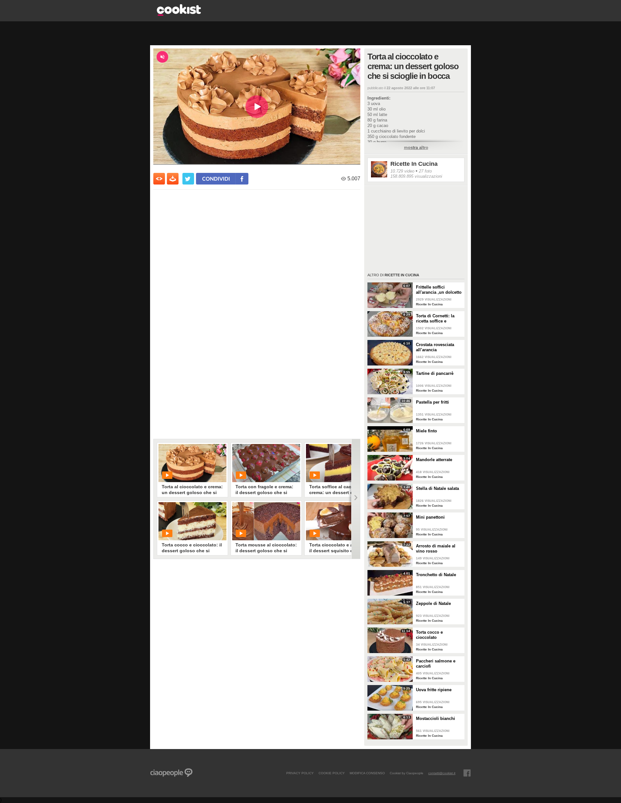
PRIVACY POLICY (300, 773)
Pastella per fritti (432, 402)
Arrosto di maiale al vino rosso (435, 549)
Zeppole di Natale (433, 603)
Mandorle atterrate (434, 459)
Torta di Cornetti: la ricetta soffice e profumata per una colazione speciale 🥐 (438, 318)
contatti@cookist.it (441, 773)
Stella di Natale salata (437, 488)
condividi (216, 178)
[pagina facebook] (467, 773)
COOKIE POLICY (332, 773)
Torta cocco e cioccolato (429, 635)
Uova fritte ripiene (434, 689)
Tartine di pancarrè (434, 373)
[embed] (159, 179)
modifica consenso (367, 773)
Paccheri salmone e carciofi (435, 664)
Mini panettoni (430, 517)
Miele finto (426, 430)
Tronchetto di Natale (436, 574)
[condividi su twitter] (188, 179)
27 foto (425, 171)
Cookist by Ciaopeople (406, 773)
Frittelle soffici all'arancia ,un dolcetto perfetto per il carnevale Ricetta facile (439, 290)
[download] (173, 179)
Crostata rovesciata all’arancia (435, 347)
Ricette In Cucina (414, 164)
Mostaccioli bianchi (435, 718)
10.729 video (402, 171)
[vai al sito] (179, 14)
